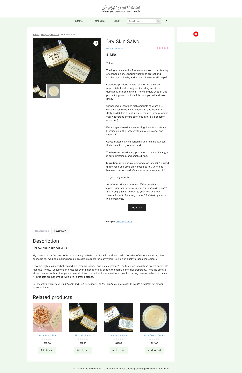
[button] (95, 43)
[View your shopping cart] (166, 20)
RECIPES (79, 21)
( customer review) (115, 48)
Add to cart (137, 207)
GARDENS (100, 21)
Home (36, 34)
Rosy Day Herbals (50, 34)
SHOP (117, 21)
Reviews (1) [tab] (60, 231)
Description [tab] (42, 231)
